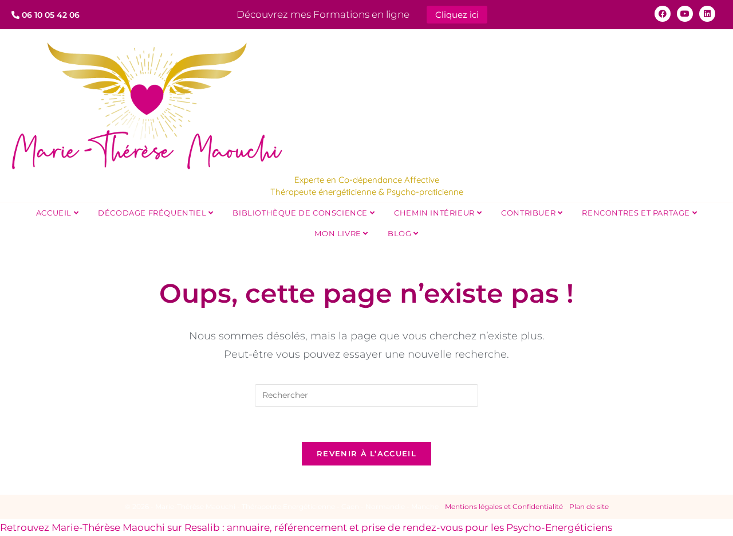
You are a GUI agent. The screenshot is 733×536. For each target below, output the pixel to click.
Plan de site (589, 506)
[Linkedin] (707, 14)
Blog (400, 233)
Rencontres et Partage (637, 212)
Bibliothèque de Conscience (300, 212)
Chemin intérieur (435, 212)
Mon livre (338, 233)
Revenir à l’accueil (366, 453)
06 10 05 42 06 (49, 15)
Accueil (55, 212)
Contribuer (529, 212)
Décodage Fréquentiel (153, 212)
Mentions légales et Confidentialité (504, 506)
